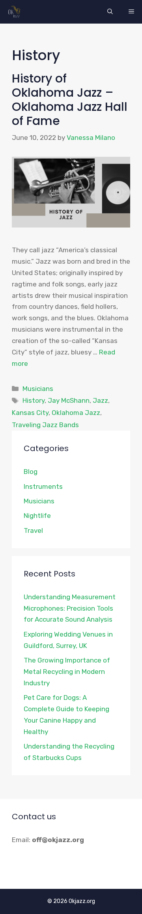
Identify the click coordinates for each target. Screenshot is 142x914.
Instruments (43, 486)
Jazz (100, 400)
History (33, 400)
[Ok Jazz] (15, 12)
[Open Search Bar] (110, 12)
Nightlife (37, 515)
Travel (33, 530)
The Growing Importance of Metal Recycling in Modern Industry (67, 671)
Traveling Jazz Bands (45, 425)
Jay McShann (69, 400)
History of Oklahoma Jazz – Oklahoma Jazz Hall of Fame (69, 99)
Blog (30, 471)
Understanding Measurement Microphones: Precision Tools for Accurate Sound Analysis (70, 608)
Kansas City (30, 413)
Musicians (37, 389)
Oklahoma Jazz (76, 413)
